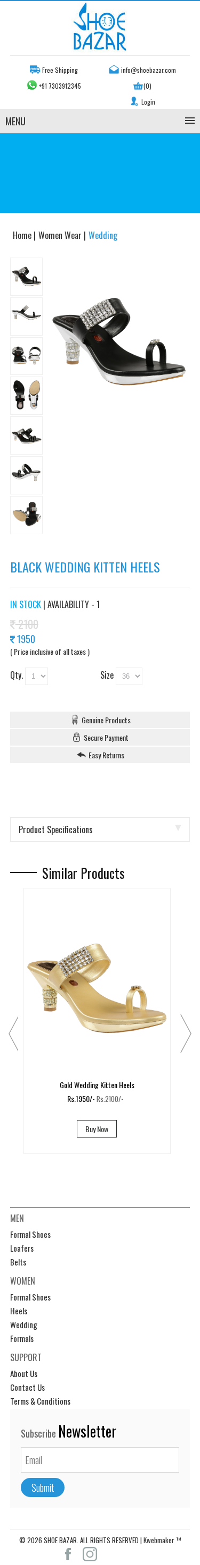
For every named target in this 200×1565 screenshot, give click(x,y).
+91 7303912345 (60, 85)
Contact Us (27, 1387)
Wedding (23, 1324)
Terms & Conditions (40, 1401)
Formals (22, 1338)
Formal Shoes (30, 1234)
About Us (23, 1373)
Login (148, 101)
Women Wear (61, 235)
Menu (15, 121)
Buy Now (96, 1128)
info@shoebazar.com (148, 69)
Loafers (22, 1248)
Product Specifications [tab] (56, 829)
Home (23, 235)
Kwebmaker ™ (162, 1540)
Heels (18, 1310)
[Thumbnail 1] (26, 277)
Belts (18, 1262)
